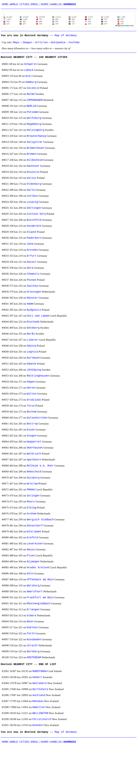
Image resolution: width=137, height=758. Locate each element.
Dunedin (37, 725)
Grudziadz (34, 399)
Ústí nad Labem (38, 315)
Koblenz (32, 627)
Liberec (32, 339)
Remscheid (34, 471)
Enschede (33, 321)
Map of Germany (66, 35)
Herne (31, 387)
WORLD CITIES (19, 4)
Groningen (34, 291)
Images (27, 42)
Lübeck (29, 70)
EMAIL (35, 4)
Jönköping (34, 369)
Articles (41, 42)
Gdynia (31, 345)
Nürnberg (33, 651)
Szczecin (33, 88)
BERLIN (31, 106)
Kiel (28, 76)
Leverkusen (35, 543)
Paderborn (34, 238)
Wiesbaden (34, 639)
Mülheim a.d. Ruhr (40, 465)
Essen (31, 429)
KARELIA (56, 4)
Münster (32, 297)
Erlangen (33, 609)
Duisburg (33, 477)
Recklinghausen (38, 375)
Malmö (31, 94)
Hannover (33, 166)
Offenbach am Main (40, 579)
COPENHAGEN (35, 100)
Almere (31, 615)
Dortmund (33, 357)
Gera (30, 267)
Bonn (30, 621)
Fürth (31, 633)
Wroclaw (32, 483)
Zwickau (32, 285)
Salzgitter (35, 142)
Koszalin (33, 172)
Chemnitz (33, 273)
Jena (30, 243)
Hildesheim (35, 160)
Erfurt (31, 255)
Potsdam (32, 112)
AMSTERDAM (34, 657)
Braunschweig (36, 136)
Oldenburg (34, 184)
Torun (31, 405)
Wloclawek (34, 531)
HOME (5, 4)
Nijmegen (33, 561)
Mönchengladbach (39, 603)
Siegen (31, 435)
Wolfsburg (34, 118)
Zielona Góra (36, 213)
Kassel (31, 262)
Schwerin (30, 64)
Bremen (31, 154)
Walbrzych (34, 453)
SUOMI (45, 4)
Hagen (31, 381)
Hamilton (38, 707)
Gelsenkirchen (37, 417)
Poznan (31, 279)
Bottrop (32, 423)
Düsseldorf (35, 525)
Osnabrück (34, 226)
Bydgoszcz (34, 309)
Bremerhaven (35, 148)
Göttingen (34, 208)
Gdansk (31, 363)
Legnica (32, 351)
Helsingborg (35, 130)
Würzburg (33, 585)
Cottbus (32, 196)
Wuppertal (34, 441)
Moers (31, 501)
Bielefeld (34, 220)
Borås (31, 333)
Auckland (38, 695)
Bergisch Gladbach (40, 519)
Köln (30, 573)
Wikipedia (58, 42)
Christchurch (41, 719)
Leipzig (32, 202)
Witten (31, 393)
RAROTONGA (39, 671)
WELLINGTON (40, 713)
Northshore (40, 689)
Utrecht (32, 645)
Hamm (30, 303)
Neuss (31, 549)
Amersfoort (35, 591)
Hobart (37, 677)
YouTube (73, 42)
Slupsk (31, 232)
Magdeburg (34, 124)
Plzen (31, 555)
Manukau (37, 701)
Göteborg (33, 327)
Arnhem (31, 513)
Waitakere (39, 683)
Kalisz (31, 178)
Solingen (33, 495)
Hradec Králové (38, 567)
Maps (16, 42)
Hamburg (31, 82)
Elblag (31, 507)
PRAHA (31, 489)
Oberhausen (35, 447)
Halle (31, 190)
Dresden (32, 250)
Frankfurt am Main (40, 597)
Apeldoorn (34, 459)
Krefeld (32, 537)
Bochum (31, 411)
